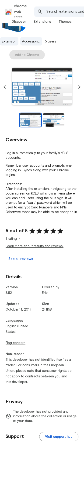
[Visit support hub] (58, 436)
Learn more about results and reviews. (34, 246)
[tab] (19, 21)
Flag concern (15, 343)
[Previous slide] (4, 86)
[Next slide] (79, 86)
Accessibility (31, 41)
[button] (42, 87)
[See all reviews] (21, 258)
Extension (9, 41)
